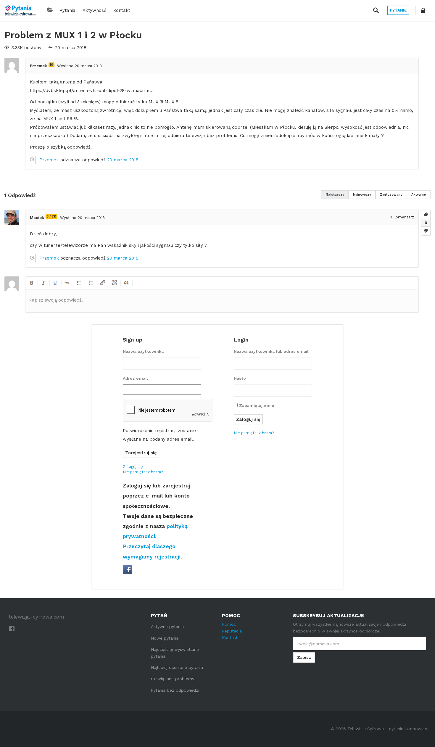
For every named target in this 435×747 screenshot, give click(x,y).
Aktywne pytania (167, 626)
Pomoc (229, 624)
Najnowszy (362, 195)
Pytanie (398, 10)
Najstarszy (335, 195)
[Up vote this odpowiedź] (425, 214)
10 (51, 65)
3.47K (51, 216)
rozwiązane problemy (172, 678)
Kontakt (121, 10)
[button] (423, 10)
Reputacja (232, 631)
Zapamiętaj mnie (256, 405)
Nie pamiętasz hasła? (143, 472)
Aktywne (418, 195)
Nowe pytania (164, 638)
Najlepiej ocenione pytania (177, 667)
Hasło (240, 378)
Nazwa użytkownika (143, 351)
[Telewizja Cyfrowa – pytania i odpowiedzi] (20, 10)
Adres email (135, 378)
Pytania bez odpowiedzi (175, 690)
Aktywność (94, 10)
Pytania (67, 10)
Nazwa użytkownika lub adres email (271, 351)
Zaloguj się (133, 466)
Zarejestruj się (141, 452)
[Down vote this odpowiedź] (425, 230)
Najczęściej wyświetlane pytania (175, 652)
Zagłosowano (391, 195)
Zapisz (304, 657)
